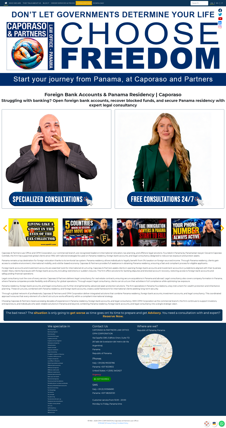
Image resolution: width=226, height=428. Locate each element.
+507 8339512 (102, 379)
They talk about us (32, 3)
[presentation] (3, 228)
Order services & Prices (63, 3)
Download (98, 3)
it (222, 3)
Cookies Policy (122, 423)
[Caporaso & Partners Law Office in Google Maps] (154, 351)
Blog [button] (45, 3)
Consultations (84, 3)
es (217, 3)
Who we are (15, 3)
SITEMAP (101, 423)
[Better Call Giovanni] (51, 159)
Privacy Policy (111, 423)
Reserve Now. (113, 316)
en (212, 3)
